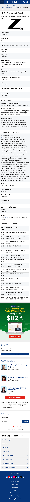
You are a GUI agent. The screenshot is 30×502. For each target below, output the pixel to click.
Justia (2, 5)
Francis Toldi (4, 85)
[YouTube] (9, 477)
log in (6, 217)
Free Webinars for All (8, 361)
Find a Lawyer (6, 414)
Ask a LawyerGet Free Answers (7, 345)
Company (15, 487)
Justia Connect (15, 481)
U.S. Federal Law (7, 456)
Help (15, 490)
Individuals (5, 444)
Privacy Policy (15, 496)
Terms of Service (15, 493)
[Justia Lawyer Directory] (23, 477)
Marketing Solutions (9, 467)
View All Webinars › (15, 397)
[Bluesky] (18, 477)
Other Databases (7, 464)
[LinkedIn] (7, 477)
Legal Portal (15, 484)
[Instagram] (14, 477)
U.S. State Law (7, 460)
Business (5, 448)
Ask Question (15, 354)
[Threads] (16, 477)
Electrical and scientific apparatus (9, 7)
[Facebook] (11, 477)
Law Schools (6, 452)
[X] (21, 477)
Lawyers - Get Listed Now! (15, 427)
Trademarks (8, 5)
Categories (15, 5)
